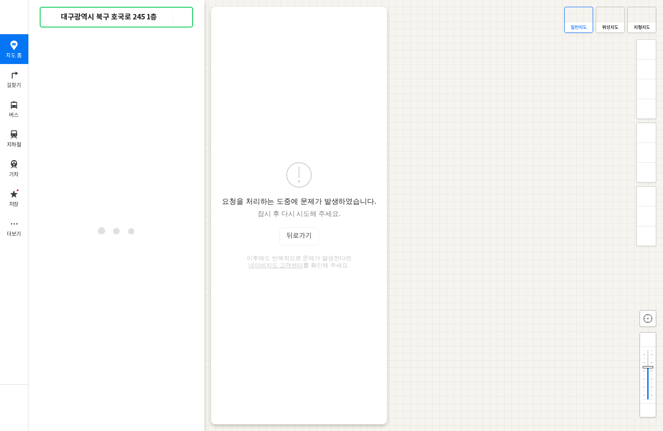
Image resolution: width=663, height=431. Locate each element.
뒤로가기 (299, 236)
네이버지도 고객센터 (276, 265)
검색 (53, 17)
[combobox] (117, 17)
